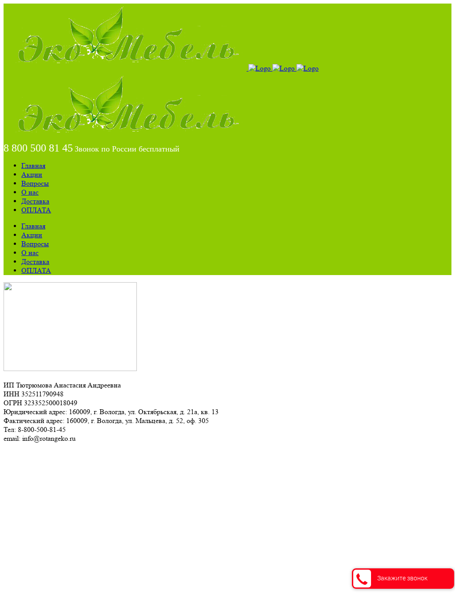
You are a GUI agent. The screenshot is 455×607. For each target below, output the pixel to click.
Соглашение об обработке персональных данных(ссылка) (91, 454)
